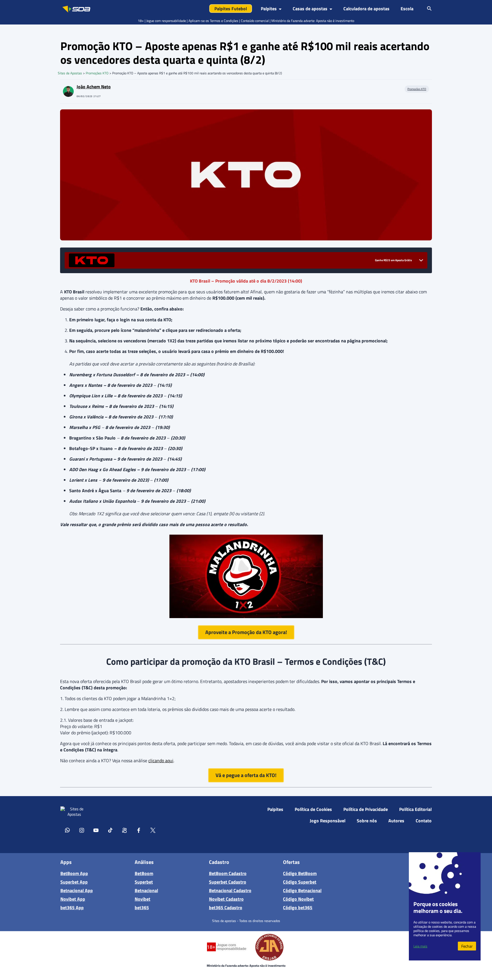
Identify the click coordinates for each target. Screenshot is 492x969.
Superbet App (74, 881)
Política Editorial (415, 809)
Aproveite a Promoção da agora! (246, 632)
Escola (407, 8)
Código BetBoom (300, 873)
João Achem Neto (94, 86)
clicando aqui (160, 760)
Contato (424, 820)
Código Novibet (298, 899)
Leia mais (420, 946)
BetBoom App (74, 873)
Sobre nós (367, 820)
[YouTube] (96, 830)
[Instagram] (82, 830)
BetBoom (144, 873)
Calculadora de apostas (366, 8)
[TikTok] (110, 830)
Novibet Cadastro (226, 899)
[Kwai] (124, 830)
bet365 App (72, 907)
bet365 (142, 907)
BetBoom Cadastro (228, 873)
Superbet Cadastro (227, 881)
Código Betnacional (302, 890)
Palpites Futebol (230, 8)
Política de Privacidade (365, 809)
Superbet (144, 881)
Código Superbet (299, 881)
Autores (396, 820)
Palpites (275, 809)
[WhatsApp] (67, 830)
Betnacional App (76, 890)
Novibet (142, 899)
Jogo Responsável (327, 820)
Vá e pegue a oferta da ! (246, 775)
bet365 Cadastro (225, 907)
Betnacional (146, 890)
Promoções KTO (97, 73)
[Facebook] (139, 830)
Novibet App (72, 899)
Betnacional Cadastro (230, 890)
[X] (153, 830)
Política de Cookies (313, 809)
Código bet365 (297, 907)
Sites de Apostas (70, 73)
